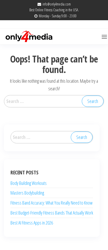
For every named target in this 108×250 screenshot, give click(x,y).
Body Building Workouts (28, 183)
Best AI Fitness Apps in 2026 (31, 223)
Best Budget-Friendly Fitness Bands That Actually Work (51, 213)
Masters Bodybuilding (27, 193)
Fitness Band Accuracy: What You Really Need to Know (51, 203)
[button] (104, 37)
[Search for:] (54, 101)
